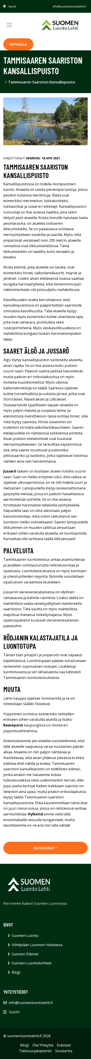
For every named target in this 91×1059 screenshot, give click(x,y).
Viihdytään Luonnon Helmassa (37, 944)
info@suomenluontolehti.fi (69, 6)
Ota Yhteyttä (42, 1045)
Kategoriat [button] (44, 848)
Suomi (12, 6)
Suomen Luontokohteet (31, 963)
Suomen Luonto (25, 935)
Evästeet (64, 1045)
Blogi (16, 972)
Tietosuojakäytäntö (35, 1050)
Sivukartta (63, 1050)
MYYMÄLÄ (18, 44)
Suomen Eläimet (25, 954)
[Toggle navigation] (9, 25)
